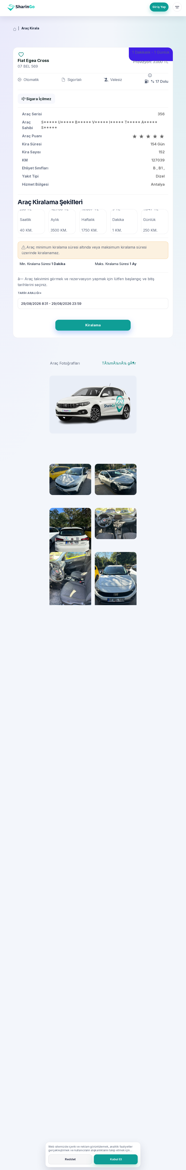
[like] (21, 54)
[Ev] (14, 29)
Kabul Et (116, 1159)
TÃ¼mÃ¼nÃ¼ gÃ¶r (119, 363)
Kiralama (93, 325)
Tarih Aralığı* (30, 293)
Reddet (70, 1159)
